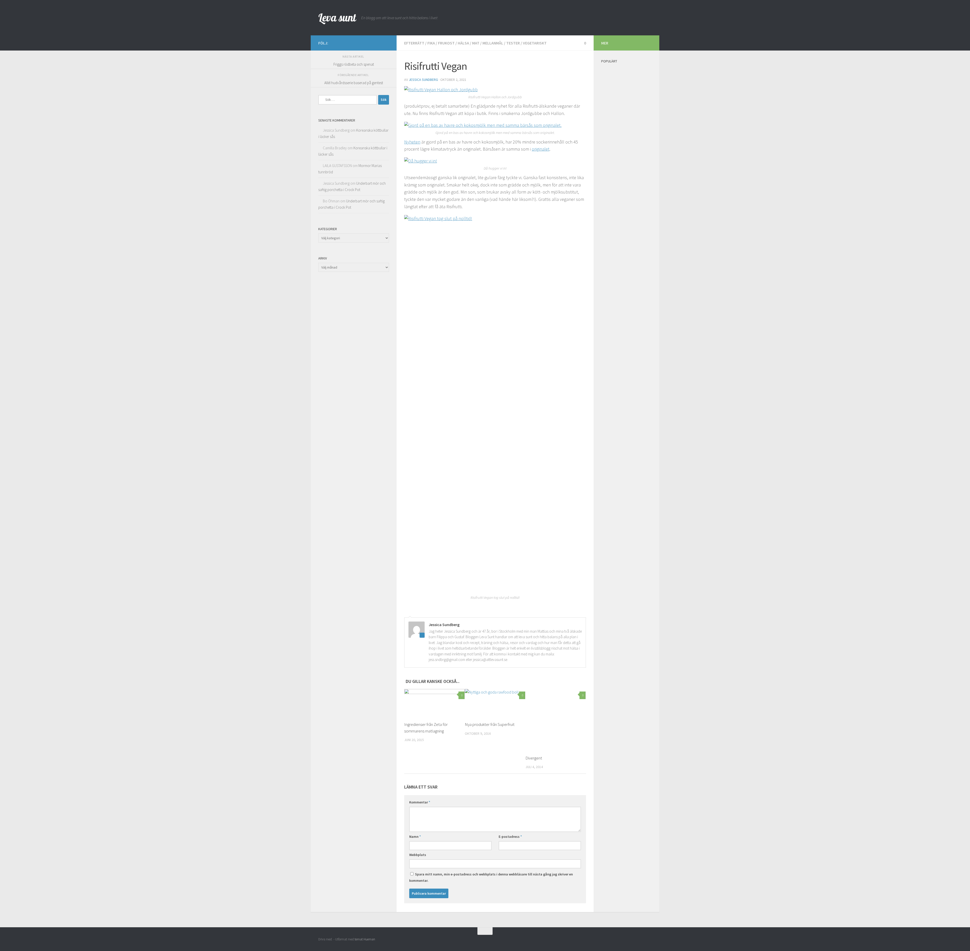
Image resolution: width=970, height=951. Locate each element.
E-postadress (510, 836)
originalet (540, 149)
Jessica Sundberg (423, 79)
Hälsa (463, 42)
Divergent (533, 758)
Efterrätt (414, 42)
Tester (513, 42)
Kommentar (419, 802)
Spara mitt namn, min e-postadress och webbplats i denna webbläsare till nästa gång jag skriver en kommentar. (491, 877)
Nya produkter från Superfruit (490, 724)
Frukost (446, 42)
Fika (431, 42)
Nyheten (412, 142)
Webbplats (417, 854)
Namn (415, 836)
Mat (475, 42)
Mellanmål (492, 42)
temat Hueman (365, 939)
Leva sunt (337, 17)
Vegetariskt (535, 42)
